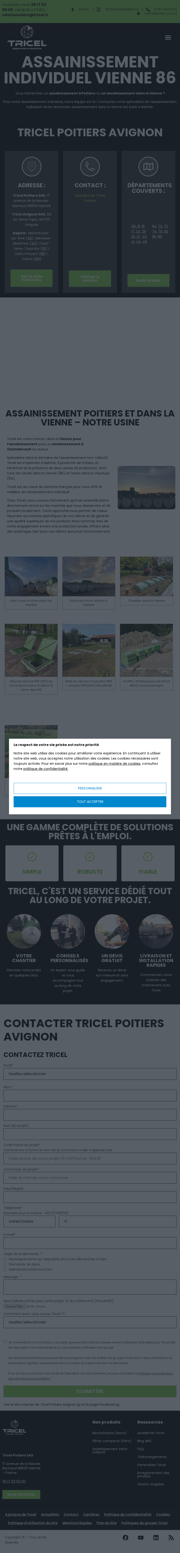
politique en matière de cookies (114, 763)
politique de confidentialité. (45, 768)
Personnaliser (90, 788)
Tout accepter (90, 801)
